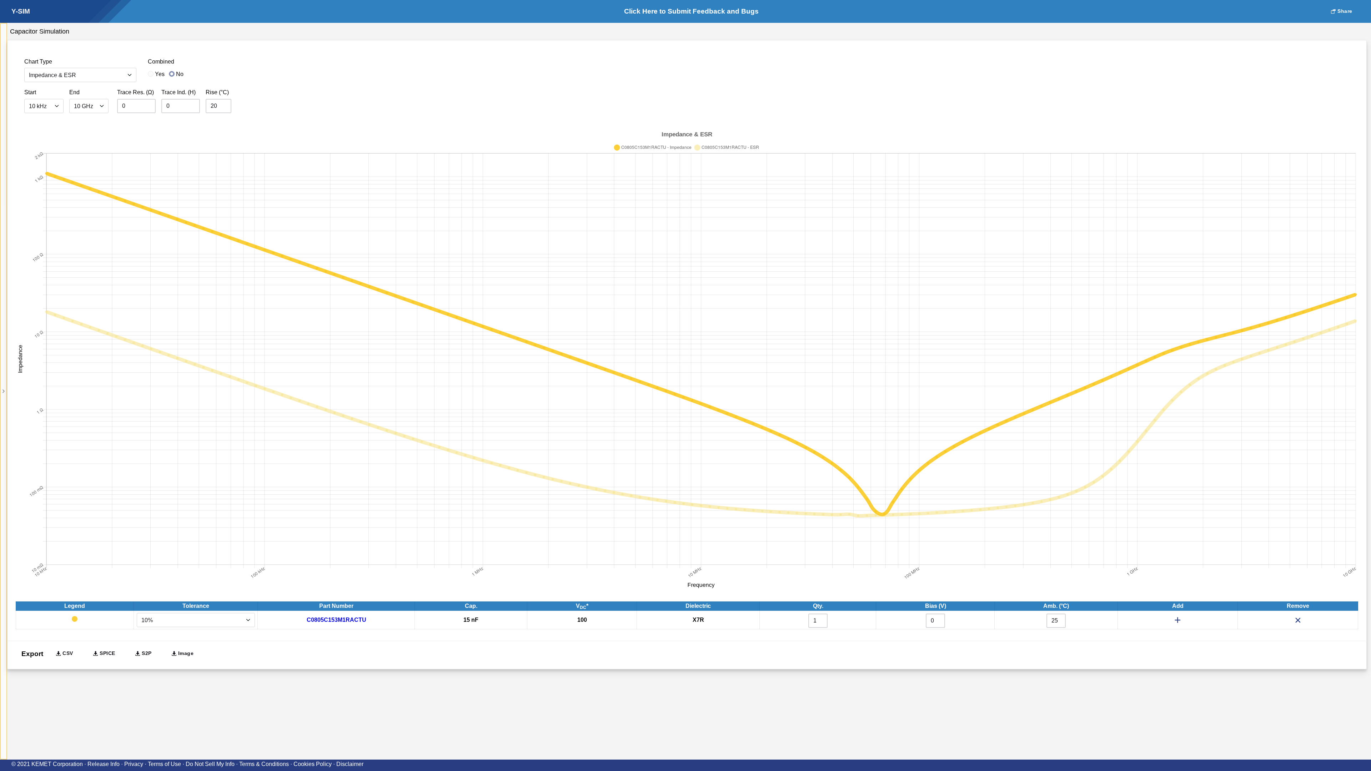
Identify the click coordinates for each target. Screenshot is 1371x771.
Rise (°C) (217, 92)
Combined (161, 62)
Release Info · (105, 764)
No (180, 74)
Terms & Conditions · (266, 764)
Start (30, 92)
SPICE (106, 653)
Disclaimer (349, 764)
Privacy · (136, 764)
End (74, 92)
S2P (145, 653)
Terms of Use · (167, 764)
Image (185, 653)
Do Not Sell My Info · (212, 764)
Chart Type (38, 62)
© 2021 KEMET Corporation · (49, 764)
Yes (160, 74)
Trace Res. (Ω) (135, 92)
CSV (67, 653)
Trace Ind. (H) (178, 92)
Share (1344, 11)
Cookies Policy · (314, 764)
